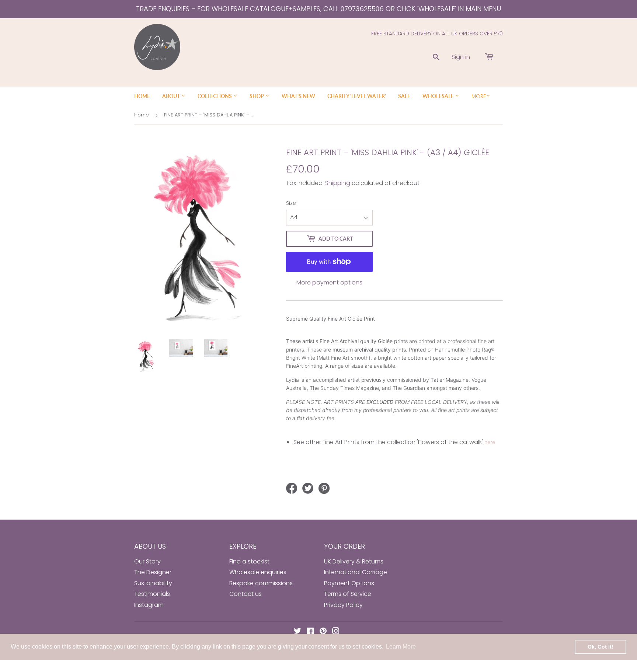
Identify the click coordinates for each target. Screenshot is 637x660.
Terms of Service (347, 594)
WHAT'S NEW (298, 96)
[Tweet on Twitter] (307, 488)
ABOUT (171, 96)
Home (141, 114)
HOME (142, 96)
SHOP (257, 96)
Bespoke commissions (261, 583)
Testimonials (152, 594)
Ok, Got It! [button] (600, 647)
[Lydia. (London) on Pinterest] (323, 632)
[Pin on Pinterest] (324, 488)
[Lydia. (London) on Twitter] (297, 632)
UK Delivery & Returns (353, 561)
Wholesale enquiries (257, 572)
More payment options (329, 282)
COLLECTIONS (215, 96)
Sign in (461, 57)
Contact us (245, 594)
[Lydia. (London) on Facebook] (310, 632)
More (478, 96)
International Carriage (355, 572)
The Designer (152, 572)
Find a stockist (249, 561)
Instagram (149, 605)
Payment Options (349, 583)
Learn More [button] (401, 646)
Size (291, 203)
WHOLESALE (438, 96)
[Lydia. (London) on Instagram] (336, 632)
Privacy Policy (343, 605)
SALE (404, 96)
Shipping (337, 183)
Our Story (147, 561)
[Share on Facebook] (291, 488)
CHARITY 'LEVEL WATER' (356, 96)
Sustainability (153, 583)
